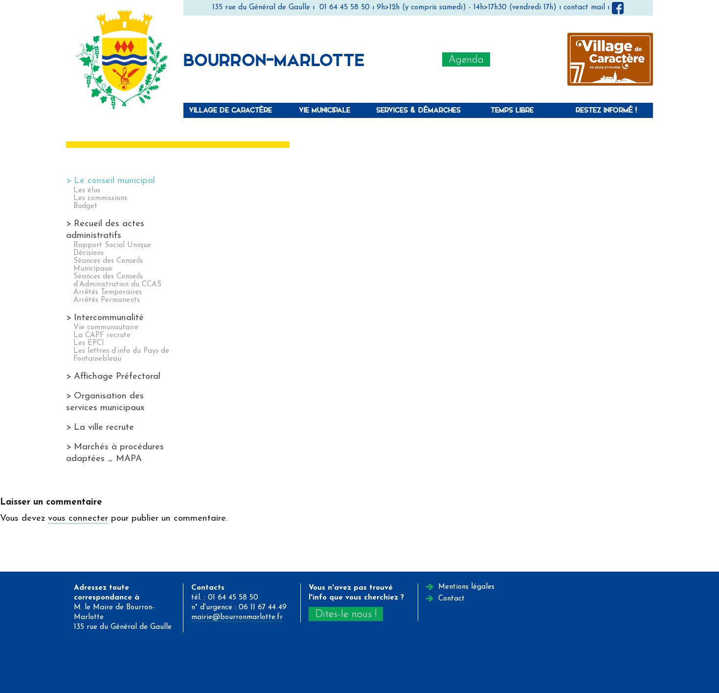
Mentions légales (466, 587)
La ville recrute (104, 427)
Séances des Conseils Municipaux (108, 265)
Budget (85, 206)
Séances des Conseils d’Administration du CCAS (117, 280)
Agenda (466, 60)
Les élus (86, 190)
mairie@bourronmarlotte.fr (237, 617)
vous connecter (78, 518)
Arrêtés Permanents (106, 300)
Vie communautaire (105, 327)
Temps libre (512, 110)
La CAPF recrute (102, 335)
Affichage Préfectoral (117, 376)
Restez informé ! (606, 110)
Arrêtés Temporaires (107, 292)
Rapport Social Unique (112, 245)
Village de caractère (230, 110)
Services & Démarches (418, 110)
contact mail (584, 7)
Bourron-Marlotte (273, 59)
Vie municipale (324, 110)
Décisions (88, 253)
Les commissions (100, 198)
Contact (451, 598)
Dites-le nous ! (346, 614)
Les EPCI (88, 343)
